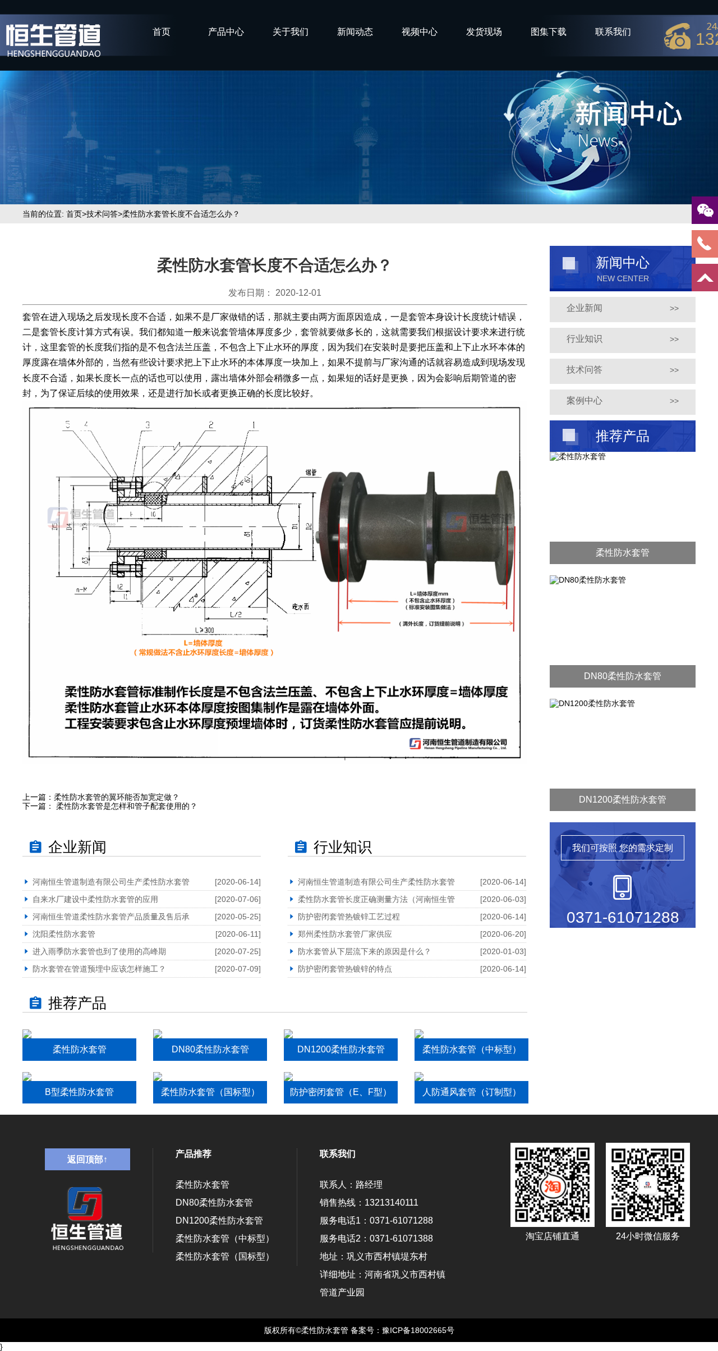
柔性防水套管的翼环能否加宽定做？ (117, 797)
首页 (162, 31)
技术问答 (102, 213)
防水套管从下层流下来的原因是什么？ (364, 951)
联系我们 (613, 31)
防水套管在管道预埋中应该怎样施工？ (99, 968)
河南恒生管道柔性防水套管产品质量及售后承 (111, 916)
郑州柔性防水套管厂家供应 (345, 933)
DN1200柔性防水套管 (219, 1220)
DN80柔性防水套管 (214, 1202)
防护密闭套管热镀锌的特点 (345, 968)
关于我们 (291, 31)
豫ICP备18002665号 (418, 1330)
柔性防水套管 (202, 1184)
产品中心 (226, 31)
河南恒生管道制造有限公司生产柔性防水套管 (111, 881)
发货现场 (484, 31)
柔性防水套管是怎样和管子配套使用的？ (125, 806)
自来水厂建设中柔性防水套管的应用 (95, 899)
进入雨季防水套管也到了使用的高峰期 (99, 951)
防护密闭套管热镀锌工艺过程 (349, 916)
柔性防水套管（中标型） (225, 1238)
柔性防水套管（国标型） (225, 1256)
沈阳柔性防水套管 (64, 933)
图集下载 (549, 31)
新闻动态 (355, 31)
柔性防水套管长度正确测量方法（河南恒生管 (376, 899)
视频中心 (420, 31)
